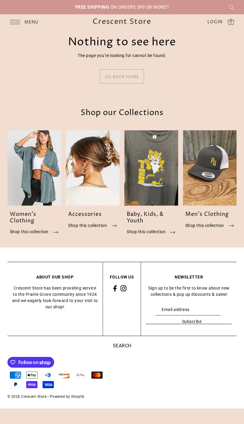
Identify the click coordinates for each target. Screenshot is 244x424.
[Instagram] (123, 288)
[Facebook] (115, 288)
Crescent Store (122, 22)
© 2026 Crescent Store (27, 396)
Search (122, 346)
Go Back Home (122, 76)
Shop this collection (30, 231)
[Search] (232, 7)
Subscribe (191, 321)
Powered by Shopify (67, 396)
